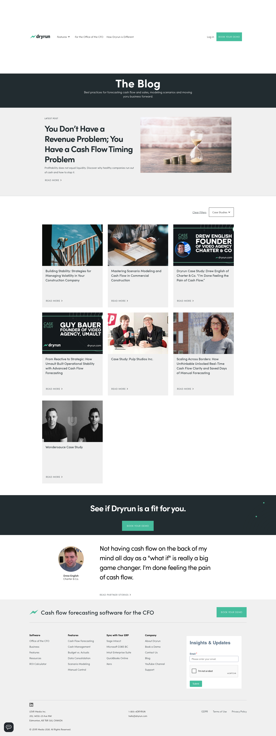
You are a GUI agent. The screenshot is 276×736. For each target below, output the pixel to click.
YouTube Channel (155, 663)
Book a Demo (153, 646)
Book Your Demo (229, 36)
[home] (40, 37)
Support (149, 669)
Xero (109, 663)
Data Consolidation (79, 658)
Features (34, 652)
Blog (147, 658)
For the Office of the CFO (89, 36)
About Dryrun (153, 641)
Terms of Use (220, 711)
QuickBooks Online (117, 658)
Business (34, 646)
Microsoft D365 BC (117, 646)
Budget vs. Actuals (78, 652)
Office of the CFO (39, 641)
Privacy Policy (239, 711)
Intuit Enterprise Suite (119, 652)
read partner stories (114, 594)
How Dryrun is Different (120, 36)
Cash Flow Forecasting (81, 641)
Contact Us (151, 652)
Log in (210, 36)
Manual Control (77, 669)
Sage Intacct (114, 641)
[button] (63, 36)
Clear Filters (199, 212)
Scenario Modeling (79, 663)
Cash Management (79, 646)
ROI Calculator (37, 663)
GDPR (204, 711)
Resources (35, 658)
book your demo (231, 612)
